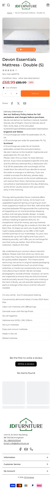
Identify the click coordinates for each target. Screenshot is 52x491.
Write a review (26, 364)
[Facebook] (20, 449)
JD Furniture (29, 477)
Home (9, 13)
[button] (8, 5)
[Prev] (18, 50)
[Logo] (26, 5)
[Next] (34, 50)
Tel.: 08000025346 (12, 440)
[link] (12, 103)
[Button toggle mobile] (4, 5)
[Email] (26, 449)
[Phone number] (31, 449)
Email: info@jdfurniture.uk (16, 443)
